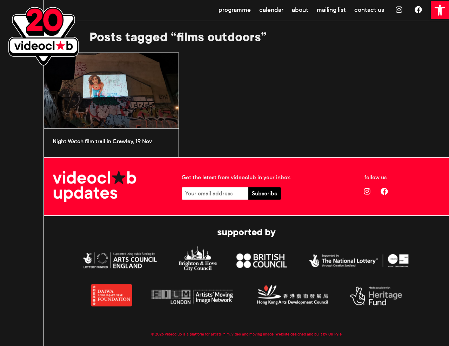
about (300, 9)
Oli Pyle (335, 334)
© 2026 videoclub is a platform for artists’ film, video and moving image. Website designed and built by (239, 334)
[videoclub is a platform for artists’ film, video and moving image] (43, 36)
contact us (369, 9)
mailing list (331, 9)
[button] (440, 10)
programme (235, 9)
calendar (271, 9)
